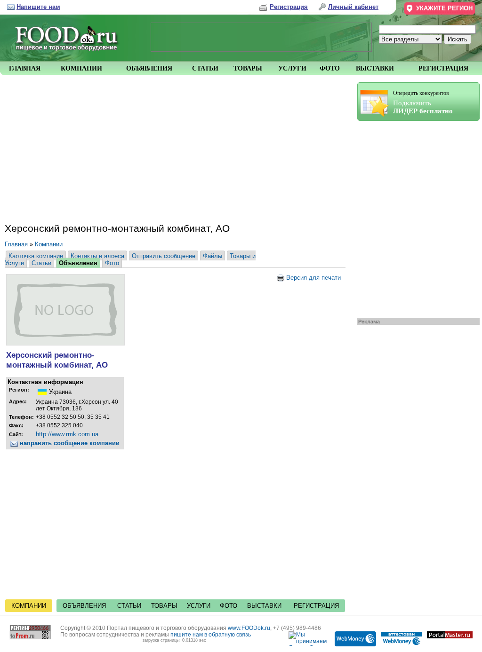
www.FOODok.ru (249, 628)
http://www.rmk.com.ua (67, 434)
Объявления (78, 263)
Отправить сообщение (163, 255)
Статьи (41, 263)
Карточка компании (35, 255)
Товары (164, 605)
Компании (49, 244)
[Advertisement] (413, 217)
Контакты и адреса (97, 255)
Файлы (212, 255)
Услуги (198, 605)
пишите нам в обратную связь (210, 634)
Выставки (264, 605)
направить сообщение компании (69, 443)
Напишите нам (38, 6)
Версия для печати (312, 277)
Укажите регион (444, 8)
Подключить (423, 102)
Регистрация (316, 605)
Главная (16, 244)
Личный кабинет (353, 6)
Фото (112, 263)
